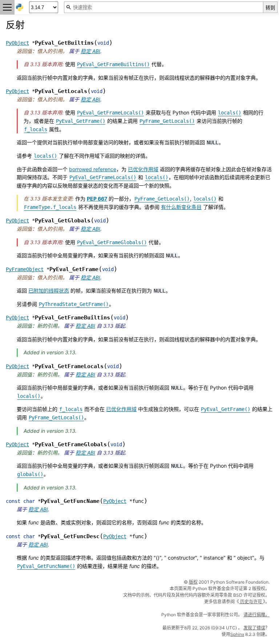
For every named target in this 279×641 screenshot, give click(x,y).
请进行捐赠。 (256, 614)
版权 (193, 582)
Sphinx (237, 634)
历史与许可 (251, 601)
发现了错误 (254, 627)
